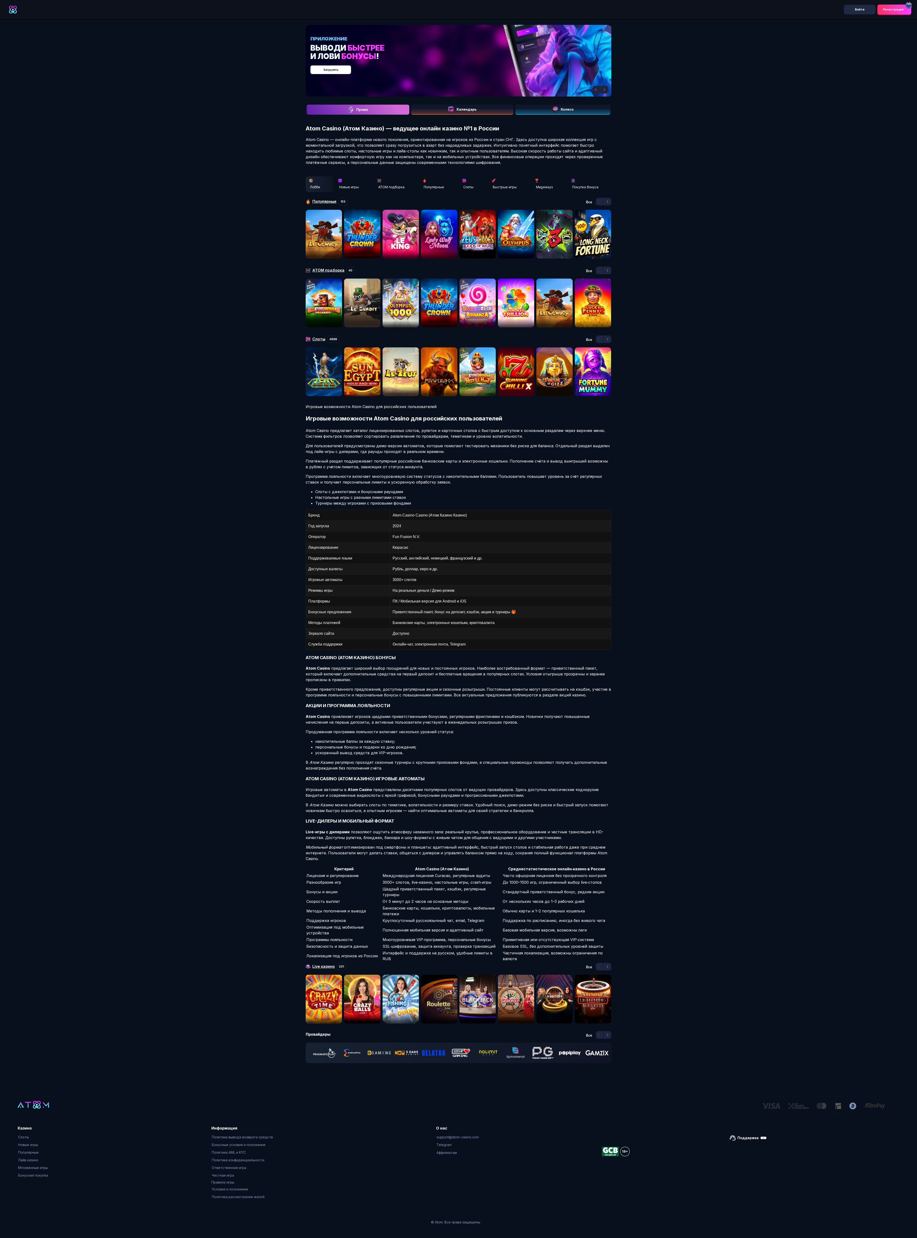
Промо (362, 110)
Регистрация (893, 9)
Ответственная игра (229, 1168)
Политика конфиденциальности (238, 1160)
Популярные (434, 187)
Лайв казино (28, 1160)
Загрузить (463, 67)
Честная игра (223, 1175)
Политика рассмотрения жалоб (238, 1197)
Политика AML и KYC (229, 1152)
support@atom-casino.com (458, 1137)
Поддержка (748, 1138)
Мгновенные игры (33, 1168)
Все (589, 202)
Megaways (544, 187)
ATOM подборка (391, 187)
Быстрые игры (505, 187)
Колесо (567, 109)
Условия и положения (230, 1189)
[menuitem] (33, 1137)
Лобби (315, 187)
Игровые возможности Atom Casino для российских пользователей (371, 406)
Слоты (468, 187)
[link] (324, 1052)
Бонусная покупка (33, 1175)
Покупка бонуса (585, 187)
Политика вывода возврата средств (242, 1137)
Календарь (467, 109)
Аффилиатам (447, 1153)
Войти (859, 9)
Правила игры (222, 1182)
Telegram (444, 1145)
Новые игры (349, 187)
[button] (596, 89)
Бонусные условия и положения (238, 1145)
